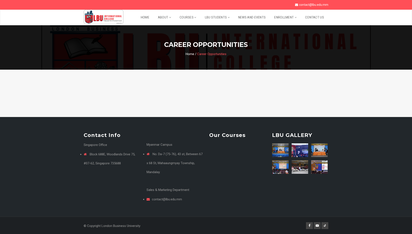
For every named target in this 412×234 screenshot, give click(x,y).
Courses (187, 17)
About (163, 17)
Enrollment (284, 17)
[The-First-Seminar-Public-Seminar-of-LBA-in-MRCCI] (280, 167)
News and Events (252, 17)
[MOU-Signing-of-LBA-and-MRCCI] (280, 150)
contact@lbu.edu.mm (313, 4)
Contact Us (314, 17)
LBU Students (216, 17)
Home (145, 17)
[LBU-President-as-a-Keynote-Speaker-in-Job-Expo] (300, 150)
